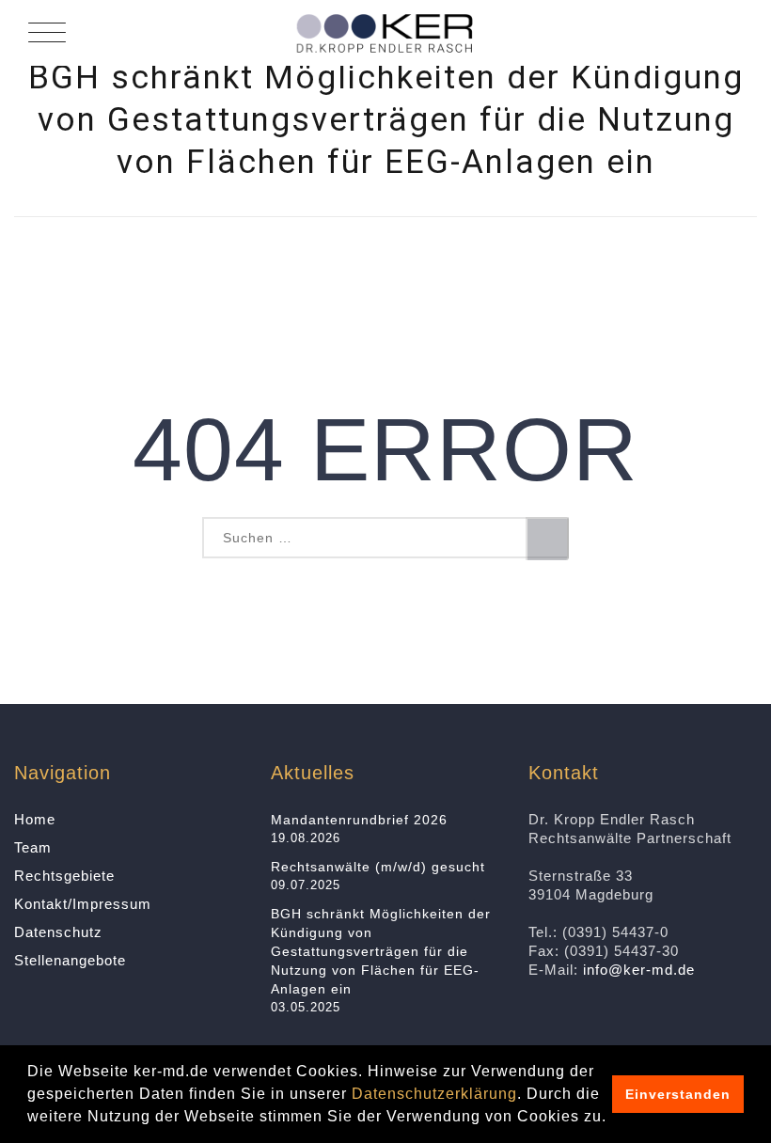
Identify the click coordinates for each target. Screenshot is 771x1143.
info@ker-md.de (639, 970)
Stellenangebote (70, 960)
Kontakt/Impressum (82, 904)
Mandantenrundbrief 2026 (359, 819)
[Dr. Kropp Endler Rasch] (385, 33)
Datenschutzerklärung (434, 1094)
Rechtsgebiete (64, 876)
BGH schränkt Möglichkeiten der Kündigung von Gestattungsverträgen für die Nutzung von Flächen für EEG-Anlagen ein (381, 951)
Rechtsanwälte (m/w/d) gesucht (378, 866)
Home (34, 819)
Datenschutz (58, 932)
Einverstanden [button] (678, 1094)
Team (33, 847)
